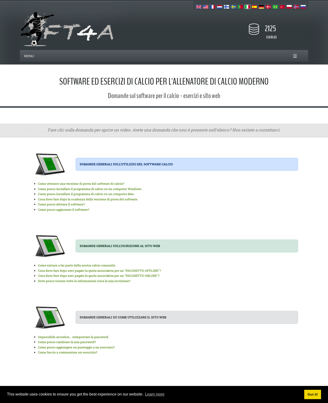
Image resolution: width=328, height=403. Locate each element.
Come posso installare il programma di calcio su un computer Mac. (86, 194)
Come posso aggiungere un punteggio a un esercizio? (76, 347)
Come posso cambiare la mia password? (67, 342)
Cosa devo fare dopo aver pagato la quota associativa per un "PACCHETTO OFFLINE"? (99, 270)
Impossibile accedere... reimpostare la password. (73, 337)
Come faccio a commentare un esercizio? (67, 352)
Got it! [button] (313, 394)
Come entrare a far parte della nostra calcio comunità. (77, 265)
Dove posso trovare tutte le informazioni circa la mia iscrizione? (84, 281)
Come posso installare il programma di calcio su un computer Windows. (90, 189)
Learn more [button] (154, 394)
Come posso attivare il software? (61, 204)
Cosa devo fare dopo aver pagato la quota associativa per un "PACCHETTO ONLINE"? (98, 275)
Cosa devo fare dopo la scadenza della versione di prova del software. (88, 199)
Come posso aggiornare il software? (63, 209)
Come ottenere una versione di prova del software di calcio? (81, 183)
